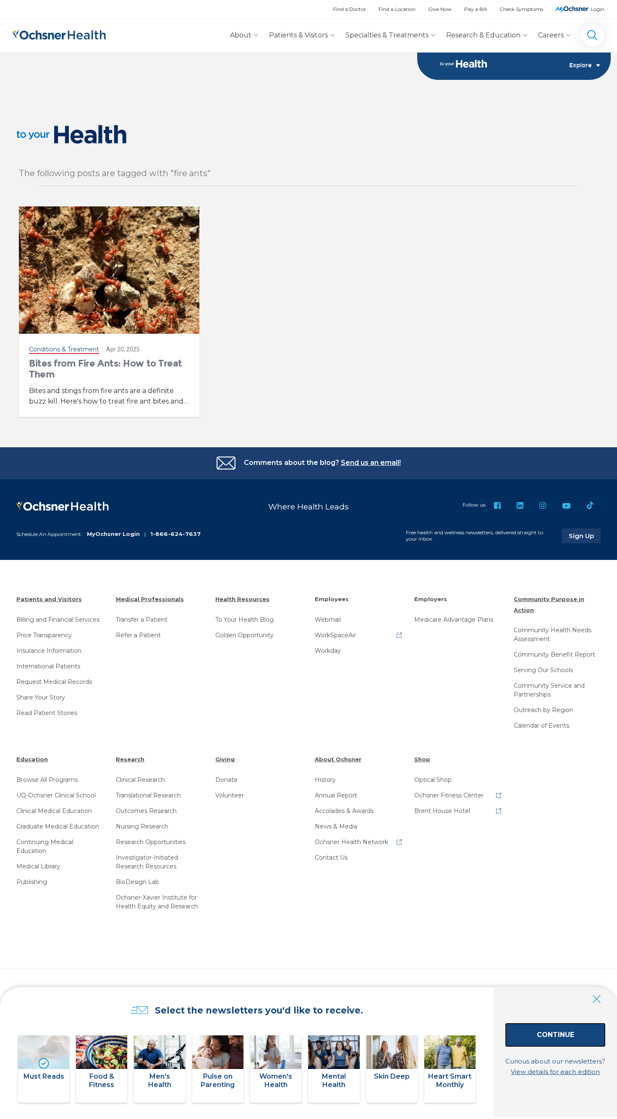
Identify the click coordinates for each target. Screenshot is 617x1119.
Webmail (328, 619)
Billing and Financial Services (57, 619)
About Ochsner (338, 759)
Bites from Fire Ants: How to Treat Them (105, 369)
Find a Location (397, 9)
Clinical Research (140, 780)
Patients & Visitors (298, 35)
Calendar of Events (541, 725)
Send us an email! (371, 463)
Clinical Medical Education (54, 811)
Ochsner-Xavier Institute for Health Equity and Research (157, 902)
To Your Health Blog (244, 619)
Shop (422, 759)
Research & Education (483, 35)
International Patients (48, 666)
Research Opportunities (151, 842)
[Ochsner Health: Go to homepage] (59, 33)
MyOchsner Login (113, 533)
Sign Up (585, 535)
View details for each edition (555, 1072)
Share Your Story (40, 697)
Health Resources (242, 599)
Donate (226, 780)
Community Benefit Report (554, 654)
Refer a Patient (138, 635)
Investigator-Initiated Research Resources (147, 862)
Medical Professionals (150, 599)
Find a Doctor (349, 9)
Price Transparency (44, 635)
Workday (328, 651)
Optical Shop (433, 780)
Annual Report (336, 795)
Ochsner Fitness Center (449, 795)
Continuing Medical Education (44, 846)
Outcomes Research (146, 811)
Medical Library (38, 866)
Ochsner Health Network (351, 842)
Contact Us (331, 857)
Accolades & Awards (344, 811)
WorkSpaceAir (335, 635)
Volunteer (229, 795)
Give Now (440, 9)
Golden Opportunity (244, 635)
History (325, 780)
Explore (580, 65)
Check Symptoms (521, 9)
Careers (551, 35)
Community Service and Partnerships (549, 690)
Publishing (31, 882)
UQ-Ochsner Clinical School (56, 795)
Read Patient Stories (46, 713)
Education (32, 759)
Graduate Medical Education (57, 826)
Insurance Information (48, 651)
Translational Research (148, 795)
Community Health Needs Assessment (552, 634)
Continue (555, 1035)
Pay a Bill (475, 9)
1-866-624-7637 (175, 533)
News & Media (336, 826)
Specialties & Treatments (387, 35)
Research (130, 759)
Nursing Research (142, 826)
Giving (225, 759)
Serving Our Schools (543, 670)
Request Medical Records (54, 682)
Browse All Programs (47, 780)
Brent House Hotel (442, 811)
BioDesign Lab (137, 882)
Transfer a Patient (141, 619)
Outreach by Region (543, 710)
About (240, 35)
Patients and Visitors (49, 599)
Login (597, 9)
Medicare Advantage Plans (453, 619)
